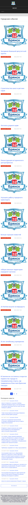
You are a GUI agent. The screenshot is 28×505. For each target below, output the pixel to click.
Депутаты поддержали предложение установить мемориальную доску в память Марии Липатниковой (12, 421)
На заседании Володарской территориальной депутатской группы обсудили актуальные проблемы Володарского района (13, 474)
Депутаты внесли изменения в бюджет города (13, 481)
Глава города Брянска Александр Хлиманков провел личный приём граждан (13, 413)
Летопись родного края (9, 125)
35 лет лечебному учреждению (12, 342)
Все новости (14, 485)
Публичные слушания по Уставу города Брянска (13, 447)
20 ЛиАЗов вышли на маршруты (13, 307)
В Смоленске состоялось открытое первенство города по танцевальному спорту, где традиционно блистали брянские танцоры (14, 380)
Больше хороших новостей (11, 235)
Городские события (5, 56)
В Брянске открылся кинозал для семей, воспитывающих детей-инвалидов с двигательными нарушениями (11, 429)
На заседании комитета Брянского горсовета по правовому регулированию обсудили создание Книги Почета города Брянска (14, 466)
